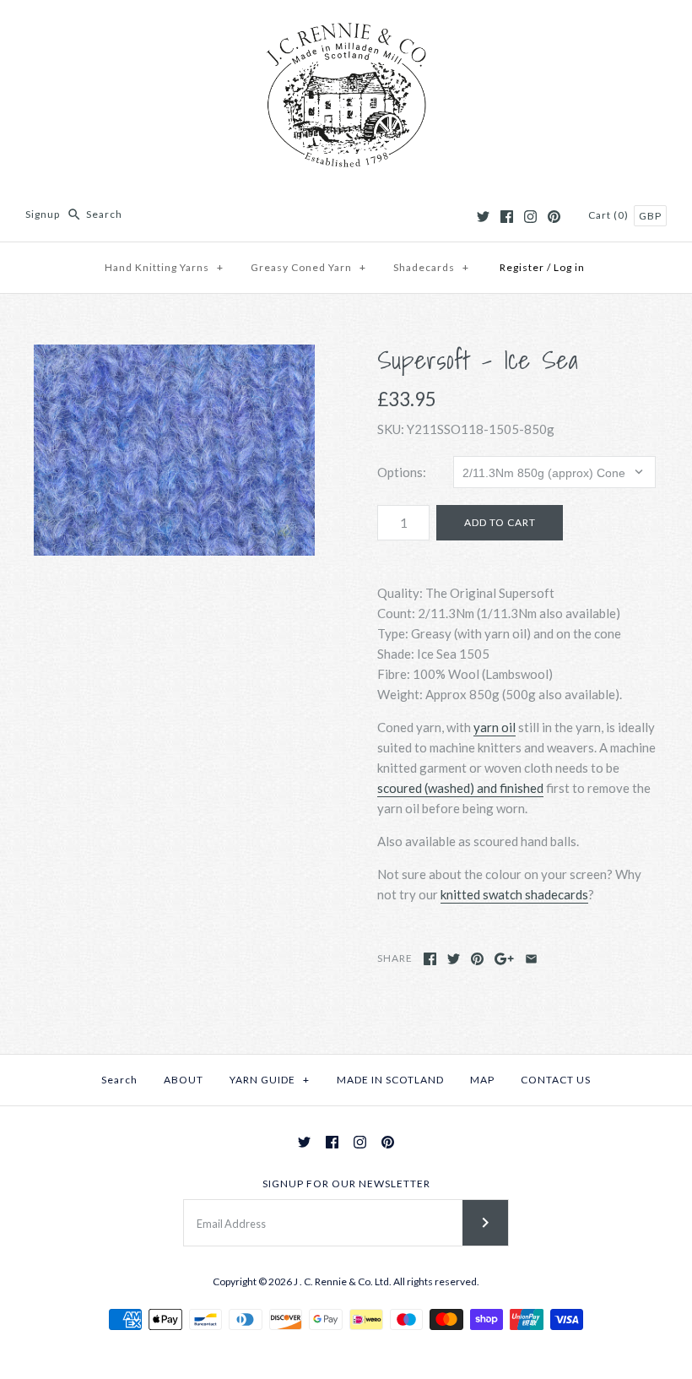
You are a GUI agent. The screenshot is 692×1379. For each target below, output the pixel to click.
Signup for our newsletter (346, 1183)
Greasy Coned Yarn (308, 267)
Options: (401, 472)
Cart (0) (609, 215)
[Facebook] (506, 216)
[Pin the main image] (477, 959)
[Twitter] (483, 216)
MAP (482, 1079)
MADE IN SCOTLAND (390, 1079)
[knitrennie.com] (346, 27)
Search (119, 1079)
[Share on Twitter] (453, 959)
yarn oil (494, 727)
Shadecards (431, 267)
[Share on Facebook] (430, 959)
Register (522, 267)
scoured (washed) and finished (460, 787)
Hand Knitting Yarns (164, 267)
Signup (42, 214)
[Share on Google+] (504, 959)
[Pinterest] (554, 216)
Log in (569, 267)
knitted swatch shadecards (514, 894)
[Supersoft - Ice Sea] (174, 450)
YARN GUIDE (270, 1079)
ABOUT (183, 1079)
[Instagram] (530, 216)
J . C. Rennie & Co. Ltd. (343, 1281)
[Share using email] (531, 959)
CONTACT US (556, 1079)
